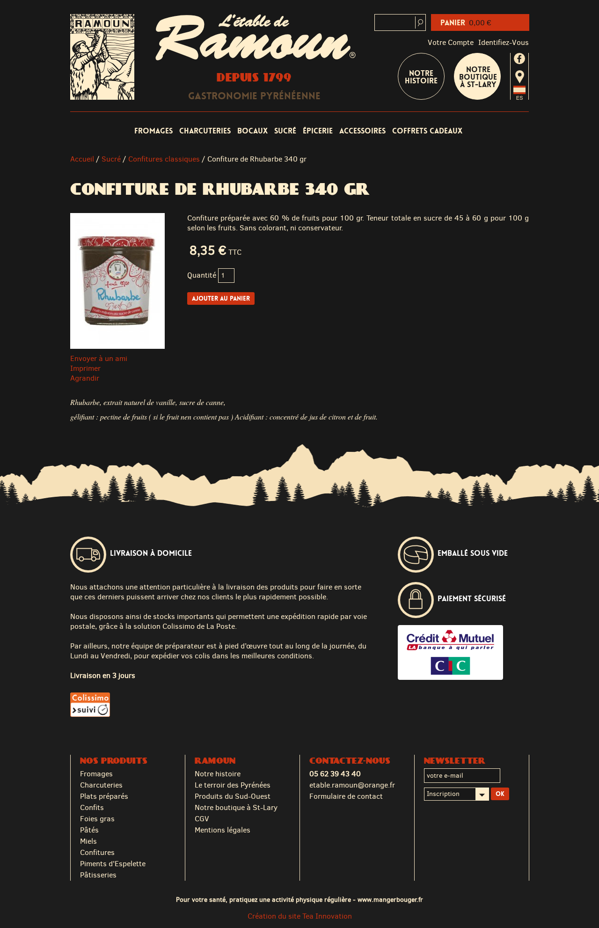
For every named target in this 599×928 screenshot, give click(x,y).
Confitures (97, 852)
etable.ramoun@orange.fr (352, 785)
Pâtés (89, 830)
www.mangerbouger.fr (390, 899)
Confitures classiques (164, 159)
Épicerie (318, 131)
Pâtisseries (98, 875)
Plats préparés (104, 796)
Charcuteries (205, 131)
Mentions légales (222, 830)
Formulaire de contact (346, 796)
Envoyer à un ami (98, 358)
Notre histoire (218, 774)
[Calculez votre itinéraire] (519, 76)
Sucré (285, 131)
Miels (88, 841)
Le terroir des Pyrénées (232, 785)
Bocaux (252, 131)
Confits (92, 807)
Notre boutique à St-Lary (478, 77)
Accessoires (362, 131)
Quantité (201, 275)
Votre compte (451, 42)
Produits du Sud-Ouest (232, 796)
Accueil (82, 159)
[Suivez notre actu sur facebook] (519, 58)
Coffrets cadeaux (427, 131)
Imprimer (85, 368)
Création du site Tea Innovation (300, 916)
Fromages (153, 131)
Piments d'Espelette (113, 864)
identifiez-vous (503, 42)
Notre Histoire (421, 77)
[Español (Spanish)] (519, 97)
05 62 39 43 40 (335, 774)
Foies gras (97, 819)
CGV (202, 819)
